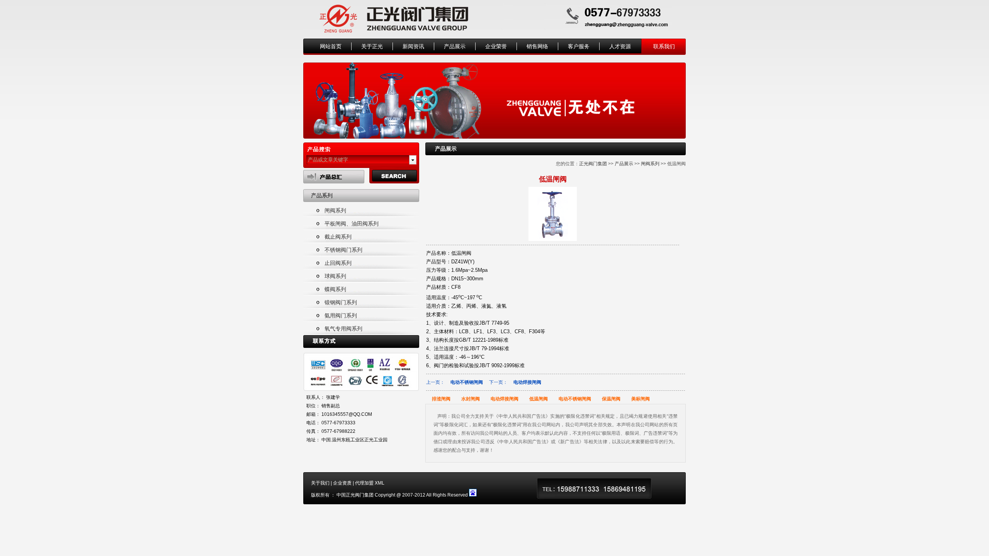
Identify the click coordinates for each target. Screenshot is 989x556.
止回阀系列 (338, 263)
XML (379, 483)
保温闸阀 (611, 399)
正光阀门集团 (593, 163)
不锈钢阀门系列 (343, 250)
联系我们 (664, 46)
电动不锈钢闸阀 (466, 382)
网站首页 (331, 46)
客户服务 (579, 46)
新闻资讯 (413, 46)
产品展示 (455, 46)
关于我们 (320, 483)
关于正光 (372, 46)
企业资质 (342, 483)
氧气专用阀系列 (343, 328)
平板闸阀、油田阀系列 (352, 223)
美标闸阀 (640, 399)
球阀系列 (335, 276)
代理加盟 (364, 483)
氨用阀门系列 (341, 315)
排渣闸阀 (441, 399)
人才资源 (620, 46)
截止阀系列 (338, 237)
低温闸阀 (538, 399)
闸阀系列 (335, 210)
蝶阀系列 (335, 289)
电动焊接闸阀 (527, 382)
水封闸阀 (470, 399)
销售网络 (537, 46)
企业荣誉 (496, 46)
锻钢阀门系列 (341, 302)
